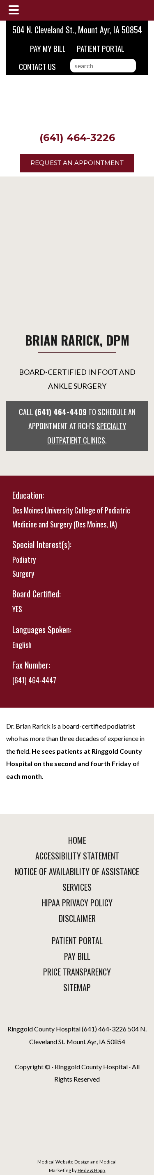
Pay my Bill (48, 48)
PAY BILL (77, 956)
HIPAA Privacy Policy (77, 902)
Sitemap (77, 987)
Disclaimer (77, 918)
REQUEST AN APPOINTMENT (77, 163)
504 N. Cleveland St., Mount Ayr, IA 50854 (77, 29)
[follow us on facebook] (75, 1014)
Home (77, 840)
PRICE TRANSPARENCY (77, 972)
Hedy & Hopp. (92, 1170)
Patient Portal (100, 48)
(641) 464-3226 (77, 138)
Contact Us (37, 66)
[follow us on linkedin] (77, 1014)
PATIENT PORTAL (77, 940)
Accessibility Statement (77, 856)
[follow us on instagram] (79, 1014)
